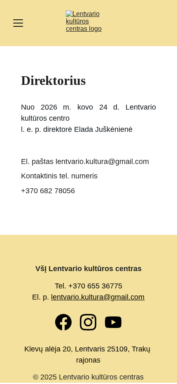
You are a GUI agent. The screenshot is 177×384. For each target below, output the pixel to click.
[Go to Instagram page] (92, 322)
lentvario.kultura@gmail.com (97, 297)
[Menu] (18, 23)
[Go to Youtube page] (113, 322)
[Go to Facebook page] (67, 322)
